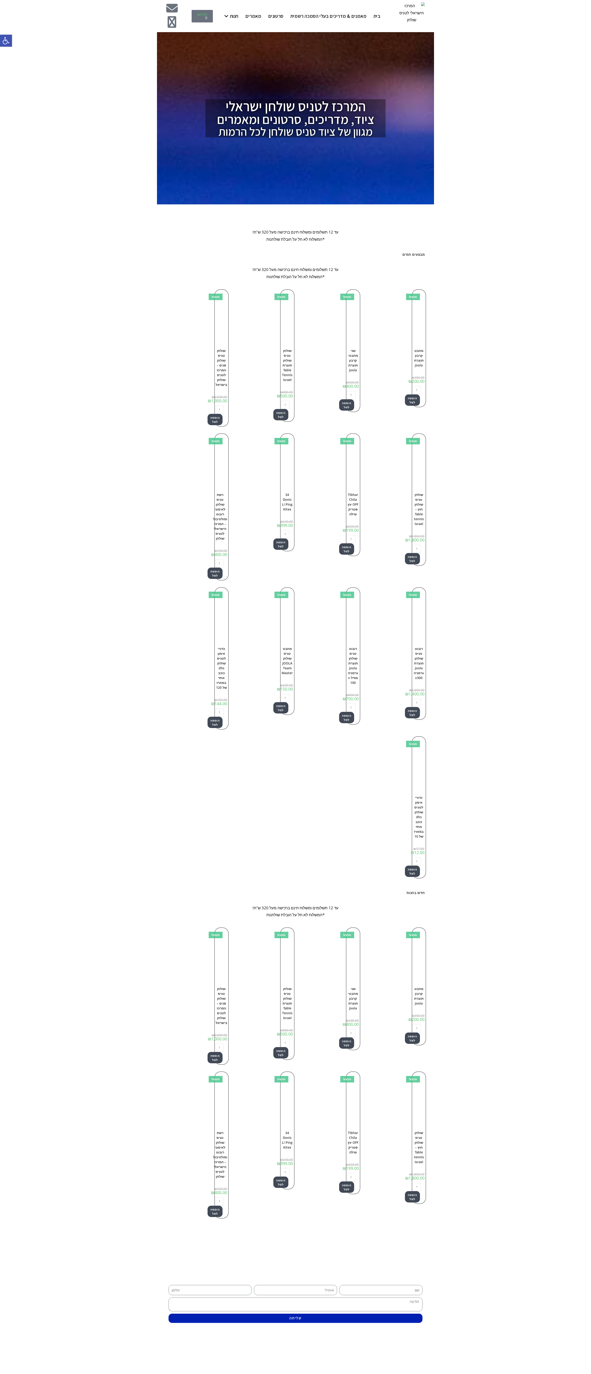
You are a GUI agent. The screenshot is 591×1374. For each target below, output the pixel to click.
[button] (6, 41)
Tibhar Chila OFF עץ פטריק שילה (353, 504)
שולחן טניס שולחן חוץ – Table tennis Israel (419, 509)
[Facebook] (172, 22)
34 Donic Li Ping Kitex (287, 501)
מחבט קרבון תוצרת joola (419, 357)
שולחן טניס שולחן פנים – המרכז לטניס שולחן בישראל (221, 367)
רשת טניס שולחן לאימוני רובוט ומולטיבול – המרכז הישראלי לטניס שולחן (220, 516)
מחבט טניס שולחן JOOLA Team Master (287, 660)
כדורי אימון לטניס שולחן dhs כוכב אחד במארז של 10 (419, 817)
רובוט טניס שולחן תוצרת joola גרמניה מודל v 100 (353, 665)
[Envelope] (172, 8)
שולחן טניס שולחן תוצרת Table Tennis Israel (287, 365)
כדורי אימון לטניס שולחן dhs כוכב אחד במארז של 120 (221, 668)
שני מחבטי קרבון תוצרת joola (353, 360)
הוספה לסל (412, 400)
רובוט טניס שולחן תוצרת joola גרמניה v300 (419, 663)
